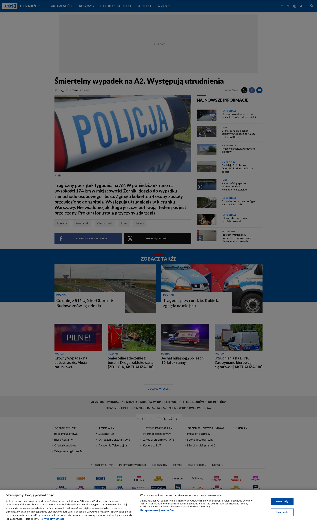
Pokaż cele (282, 512)
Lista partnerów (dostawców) (157, 510)
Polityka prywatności (52, 518)
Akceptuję (282, 501)
